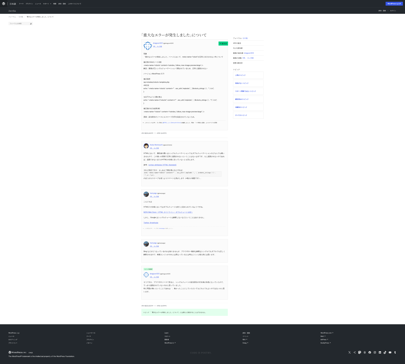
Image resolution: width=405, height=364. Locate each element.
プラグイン (90, 339)
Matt (323, 336)
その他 (20, 17)
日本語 (31, 352)
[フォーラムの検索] (31, 23)
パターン (89, 343)
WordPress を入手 (394, 4)
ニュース (11, 336)
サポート (167, 336)
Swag (245, 343)
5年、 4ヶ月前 (157, 46)
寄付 (245, 339)
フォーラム (12, 10)
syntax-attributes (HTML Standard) (162, 165)
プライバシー (12, 343)
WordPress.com (327, 333)
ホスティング (12, 339)
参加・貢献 (246, 333)
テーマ (88, 336)
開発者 (167, 339)
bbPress (324, 339)
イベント (245, 336)
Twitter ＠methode (151, 223)
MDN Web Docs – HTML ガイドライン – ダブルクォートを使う (168, 212)
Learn (166, 333)
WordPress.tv (170, 343)
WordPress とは (13, 333)
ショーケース (90, 333)
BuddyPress (326, 343)
